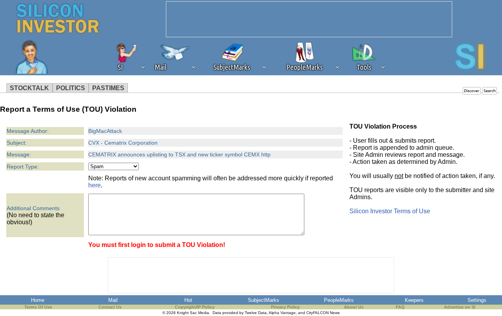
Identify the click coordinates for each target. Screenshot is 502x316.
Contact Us (110, 307)
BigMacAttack (105, 131)
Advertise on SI (459, 307)
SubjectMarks (263, 300)
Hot (188, 300)
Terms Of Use (38, 307)
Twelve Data (256, 313)
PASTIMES (108, 88)
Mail (113, 300)
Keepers (414, 300)
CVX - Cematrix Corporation (123, 143)
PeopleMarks (339, 300)
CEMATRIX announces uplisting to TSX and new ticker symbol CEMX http (179, 154)
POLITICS (70, 88)
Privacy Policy (285, 307)
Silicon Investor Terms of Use (389, 211)
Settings (476, 300)
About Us (354, 307)
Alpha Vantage (282, 313)
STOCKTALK (29, 88)
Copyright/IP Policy (195, 307)
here (94, 185)
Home (37, 300)
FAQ (400, 307)
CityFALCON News (323, 313)
